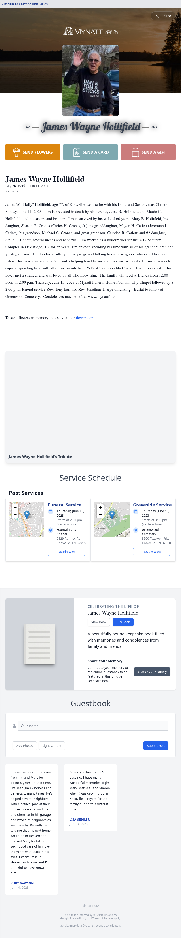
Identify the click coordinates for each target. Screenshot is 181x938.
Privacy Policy (78, 918)
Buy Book (123, 622)
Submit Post (156, 745)
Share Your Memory (152, 671)
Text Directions (66, 552)
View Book (98, 622)
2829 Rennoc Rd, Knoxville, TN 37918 (71, 540)
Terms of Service (102, 918)
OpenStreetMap (95, 925)
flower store (85, 317)
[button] (27, 515)
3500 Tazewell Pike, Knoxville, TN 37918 (156, 540)
